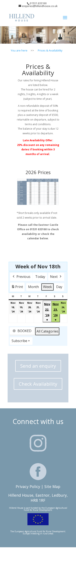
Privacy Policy (28, 486)
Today (40, 276)
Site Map (52, 486)
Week (47, 286)
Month (33, 286)
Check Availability (38, 384)
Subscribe (19, 340)
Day (59, 286)
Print (17, 287)
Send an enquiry (38, 366)
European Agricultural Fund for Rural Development (45, 508)
